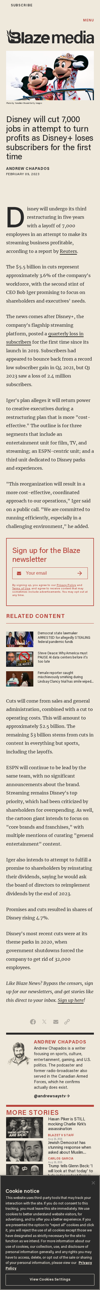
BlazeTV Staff (61, 1135)
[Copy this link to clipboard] (67, 1022)
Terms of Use (21, 588)
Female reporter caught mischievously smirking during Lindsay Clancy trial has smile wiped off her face (64, 678)
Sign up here (71, 1000)
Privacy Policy (66, 585)
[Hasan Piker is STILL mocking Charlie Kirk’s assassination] (24, 1127)
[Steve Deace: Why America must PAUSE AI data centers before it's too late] (19, 658)
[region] (50, 1232)
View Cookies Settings (50, 1279)
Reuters (68, 251)
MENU (88, 20)
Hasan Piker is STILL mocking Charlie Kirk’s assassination (67, 1124)
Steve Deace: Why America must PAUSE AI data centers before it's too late (63, 658)
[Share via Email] (56, 1022)
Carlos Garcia (61, 1159)
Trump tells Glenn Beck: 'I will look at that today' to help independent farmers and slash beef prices (70, 1171)
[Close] (93, 1183)
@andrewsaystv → (52, 1096)
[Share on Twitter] (44, 1022)
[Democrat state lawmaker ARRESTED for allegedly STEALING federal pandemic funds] (19, 639)
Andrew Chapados (28, 169)
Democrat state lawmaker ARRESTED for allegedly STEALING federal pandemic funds (64, 638)
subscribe (21, 5)
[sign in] (3, 5)
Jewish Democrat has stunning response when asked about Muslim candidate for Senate (69, 1148)
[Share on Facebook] (33, 1022)
